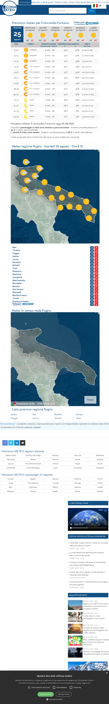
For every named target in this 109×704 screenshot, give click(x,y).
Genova (55, 479)
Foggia (14, 418)
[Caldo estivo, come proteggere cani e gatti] (75, 617)
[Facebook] (5, 443)
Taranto (58, 418)
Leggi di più (86, 683)
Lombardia (10, 468)
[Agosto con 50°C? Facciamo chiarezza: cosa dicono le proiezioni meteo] (75, 605)
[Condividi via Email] (22, 443)
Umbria (55, 464)
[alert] (54, 687)
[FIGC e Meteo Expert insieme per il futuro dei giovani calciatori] (75, 641)
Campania (78, 468)
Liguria (10, 464)
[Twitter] (11, 443)
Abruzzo (77, 455)
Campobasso (33, 483)
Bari (34, 414)
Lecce (35, 418)
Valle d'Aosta (11, 455)
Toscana (55, 455)
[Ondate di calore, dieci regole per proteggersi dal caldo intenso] (75, 629)
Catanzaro (33, 487)
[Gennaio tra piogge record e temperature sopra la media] (75, 653)
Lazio (55, 468)
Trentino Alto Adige (33, 455)
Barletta (58, 414)
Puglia (77, 464)
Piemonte (10, 460)
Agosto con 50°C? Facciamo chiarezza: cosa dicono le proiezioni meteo (95, 606)
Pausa (90, 400)
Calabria (100, 460)
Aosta (11, 483)
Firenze (33, 491)
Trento (100, 483)
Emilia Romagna (33, 468)
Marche (55, 460)
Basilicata (100, 455)
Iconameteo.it (9, 424)
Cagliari (33, 479)
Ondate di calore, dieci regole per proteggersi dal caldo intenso (95, 630)
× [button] (107, 673)
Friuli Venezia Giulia (33, 464)
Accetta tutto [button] (46, 694)
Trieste (99, 487)
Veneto (33, 460)
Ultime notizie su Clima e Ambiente (87, 536)
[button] (54, 699)
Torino (100, 479)
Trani (78, 418)
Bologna (10, 491)
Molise (77, 460)
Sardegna (100, 468)
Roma (77, 491)
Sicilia (100, 464)
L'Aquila (55, 483)
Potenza (77, 487)
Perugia (78, 483)
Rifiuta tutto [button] (63, 694)
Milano (55, 487)
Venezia (100, 491)
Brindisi (79, 414)
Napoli (55, 491)
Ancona (11, 479)
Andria (14, 414)
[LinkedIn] (16, 443)
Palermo (77, 479)
